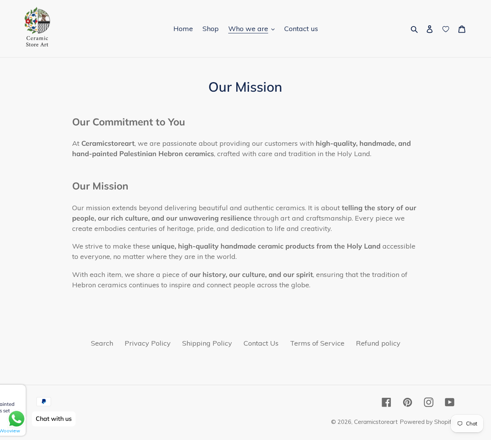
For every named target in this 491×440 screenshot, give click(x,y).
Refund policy (378, 343)
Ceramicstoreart (376, 421)
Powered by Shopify (427, 421)
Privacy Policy (148, 343)
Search (102, 343)
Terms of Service (317, 343)
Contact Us (261, 343)
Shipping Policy (207, 343)
